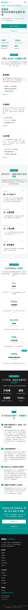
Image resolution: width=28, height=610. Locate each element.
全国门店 (3, 572)
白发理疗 (3, 555)
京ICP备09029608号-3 (17, 607)
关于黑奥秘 (3, 583)
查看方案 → (5, 94)
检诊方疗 (3, 565)
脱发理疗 (3, 552)
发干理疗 (3, 560)
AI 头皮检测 (4, 575)
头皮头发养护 (4, 563)
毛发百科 (3, 577)
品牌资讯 (3, 580)
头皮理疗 (3, 558)
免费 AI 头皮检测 (14, 26)
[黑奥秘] (6, 2)
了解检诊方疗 (14, 526)
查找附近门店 (14, 31)
